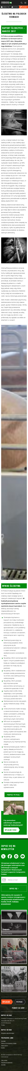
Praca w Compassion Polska (8, 1043)
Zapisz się (13, 888)
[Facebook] (10, 856)
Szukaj (3, 1047)
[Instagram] (16, 856)
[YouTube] (22, 856)
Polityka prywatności (6, 1062)
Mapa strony (4, 1045)
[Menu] (25, 3)
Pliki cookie (4, 1060)
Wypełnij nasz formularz (7, 1033)
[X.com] (3, 856)
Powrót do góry (18, 1008)
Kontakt (3, 1041)
